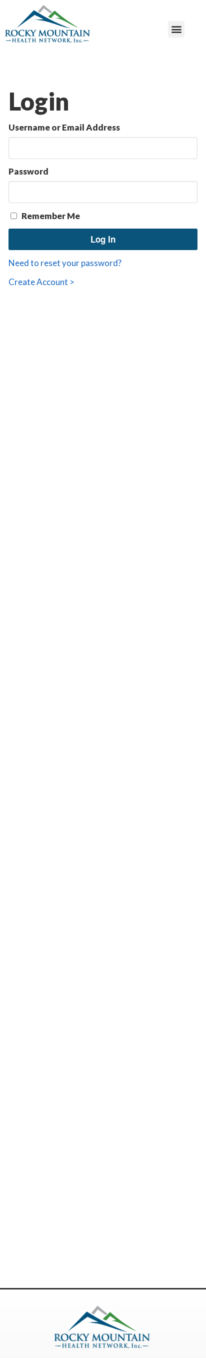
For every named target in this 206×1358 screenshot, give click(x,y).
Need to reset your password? (65, 263)
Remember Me (50, 216)
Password (28, 171)
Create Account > (41, 282)
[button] (176, 29)
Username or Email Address (64, 127)
